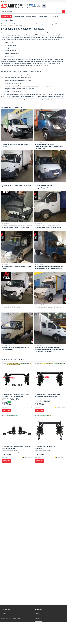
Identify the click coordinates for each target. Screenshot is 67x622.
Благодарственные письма (42, 616)
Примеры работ (19, 16)
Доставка (3, 613)
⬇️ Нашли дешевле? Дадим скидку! (17, 1)
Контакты (55, 16)
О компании (38, 610)
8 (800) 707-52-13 (24, 7)
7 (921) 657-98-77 (24, 5)
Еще (11, 20)
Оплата (3, 616)
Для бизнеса (44, 16)
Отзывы (4, 20)
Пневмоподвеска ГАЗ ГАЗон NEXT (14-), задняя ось (48, 447)
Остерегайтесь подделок (8, 621)
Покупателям (30, 16)
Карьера (37, 618)
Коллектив (37, 613)
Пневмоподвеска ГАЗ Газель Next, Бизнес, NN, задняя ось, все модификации (15, 395)
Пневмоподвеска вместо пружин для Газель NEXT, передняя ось (16, 447)
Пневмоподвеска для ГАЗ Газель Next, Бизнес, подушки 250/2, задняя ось (47, 395)
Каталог (7, 16)
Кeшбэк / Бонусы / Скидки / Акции (10, 618)
